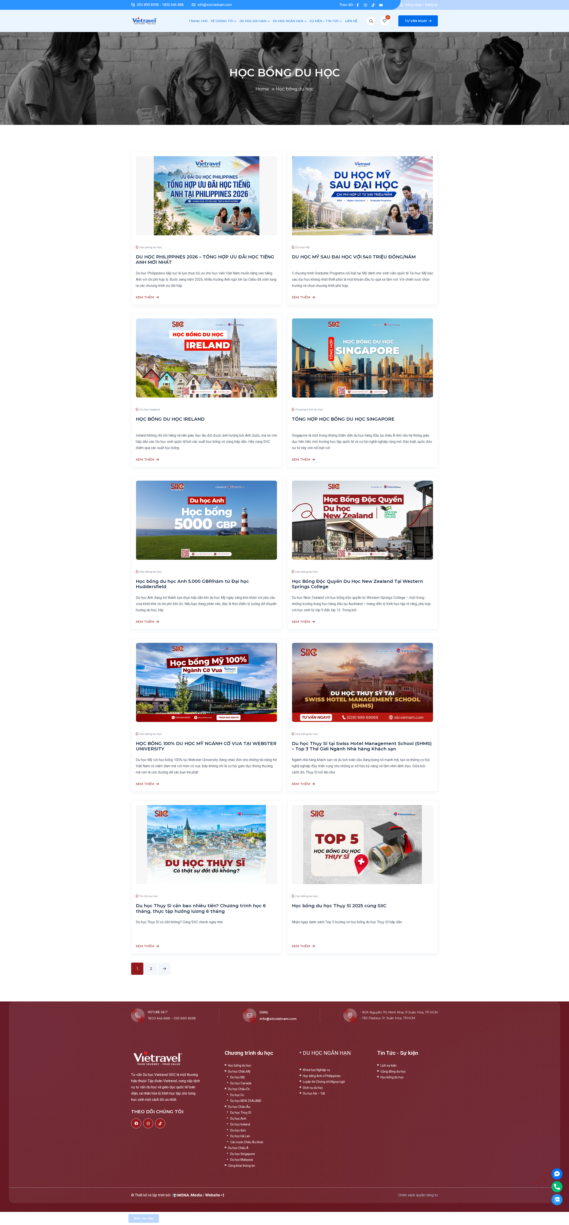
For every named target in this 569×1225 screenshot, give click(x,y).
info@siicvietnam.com (215, 5)
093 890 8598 (148, 5)
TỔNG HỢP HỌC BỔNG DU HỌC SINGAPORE (343, 419)
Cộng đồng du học (393, 1071)
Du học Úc (237, 1095)
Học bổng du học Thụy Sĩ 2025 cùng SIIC (339, 905)
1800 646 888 (173, 5)
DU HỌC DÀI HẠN (253, 21)
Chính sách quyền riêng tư (418, 1195)
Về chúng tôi (222, 21)
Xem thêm (145, 297)
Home (262, 89)
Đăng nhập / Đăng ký (421, 5)
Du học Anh (238, 1118)
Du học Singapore (242, 1154)
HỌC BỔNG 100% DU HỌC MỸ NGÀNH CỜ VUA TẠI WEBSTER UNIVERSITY (206, 746)
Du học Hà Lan (240, 1136)
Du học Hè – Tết (314, 1093)
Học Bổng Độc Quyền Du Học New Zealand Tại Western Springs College (357, 584)
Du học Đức (238, 1130)
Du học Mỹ (302, 247)
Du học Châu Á (238, 1148)
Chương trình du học (309, 409)
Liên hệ (351, 21)
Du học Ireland (240, 1124)
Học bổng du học (150, 247)
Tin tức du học (148, 896)
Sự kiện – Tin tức (324, 21)
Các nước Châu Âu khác (246, 1142)
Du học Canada (240, 1083)
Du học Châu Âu (239, 1107)
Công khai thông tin (241, 1165)
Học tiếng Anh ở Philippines (322, 1076)
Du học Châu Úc (239, 1089)
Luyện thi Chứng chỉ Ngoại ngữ (324, 1081)
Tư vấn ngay (416, 21)
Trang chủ (198, 21)
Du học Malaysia (241, 1159)
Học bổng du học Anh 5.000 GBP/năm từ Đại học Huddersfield (192, 584)
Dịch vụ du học (313, 1087)
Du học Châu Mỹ (239, 1071)
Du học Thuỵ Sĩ (240, 1112)
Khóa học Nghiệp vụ (316, 1070)
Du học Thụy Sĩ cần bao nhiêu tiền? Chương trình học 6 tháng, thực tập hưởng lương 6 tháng (201, 908)
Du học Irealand (149, 409)
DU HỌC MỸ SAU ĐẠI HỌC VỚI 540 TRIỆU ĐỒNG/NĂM (354, 257)
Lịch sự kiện (389, 1065)
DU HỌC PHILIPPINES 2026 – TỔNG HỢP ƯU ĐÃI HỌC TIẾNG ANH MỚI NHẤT (205, 259)
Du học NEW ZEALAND (245, 1101)
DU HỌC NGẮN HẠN (288, 21)
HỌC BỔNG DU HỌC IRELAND (170, 419)
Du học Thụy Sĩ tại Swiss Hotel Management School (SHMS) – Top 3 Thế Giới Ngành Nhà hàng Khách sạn (362, 746)
